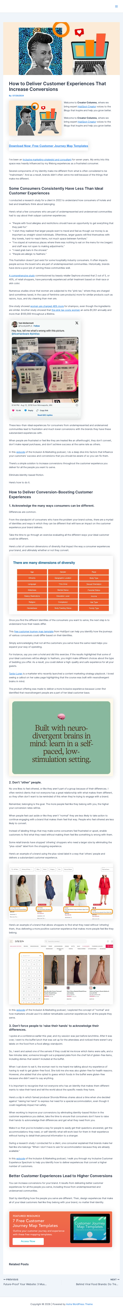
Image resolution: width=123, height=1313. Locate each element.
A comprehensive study (22, 275)
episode (20, 452)
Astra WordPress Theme (79, 1304)
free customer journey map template (33, 631)
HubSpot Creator (87, 106)
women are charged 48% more (47, 306)
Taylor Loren (15, 673)
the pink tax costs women (66, 310)
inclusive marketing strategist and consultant (47, 159)
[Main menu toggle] (116, 6)
